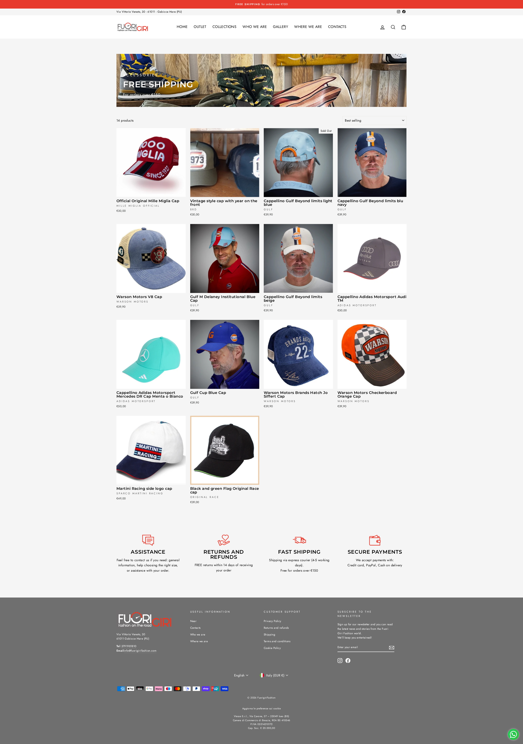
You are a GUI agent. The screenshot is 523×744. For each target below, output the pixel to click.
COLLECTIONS (224, 26)
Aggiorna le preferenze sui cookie (261, 708)
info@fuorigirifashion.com (140, 651)
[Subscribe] (391, 647)
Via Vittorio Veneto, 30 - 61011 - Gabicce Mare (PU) (149, 12)
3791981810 (128, 646)
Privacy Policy (272, 621)
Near (193, 621)
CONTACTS (337, 26)
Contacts (195, 628)
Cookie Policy (272, 648)
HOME (182, 26)
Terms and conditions (277, 641)
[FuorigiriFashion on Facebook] (347, 660)
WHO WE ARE (255, 26)
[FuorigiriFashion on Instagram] (339, 660)
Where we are (199, 641)
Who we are (197, 634)
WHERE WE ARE (308, 26)
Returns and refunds (276, 628)
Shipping (269, 634)
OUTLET (200, 26)
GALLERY (280, 26)
